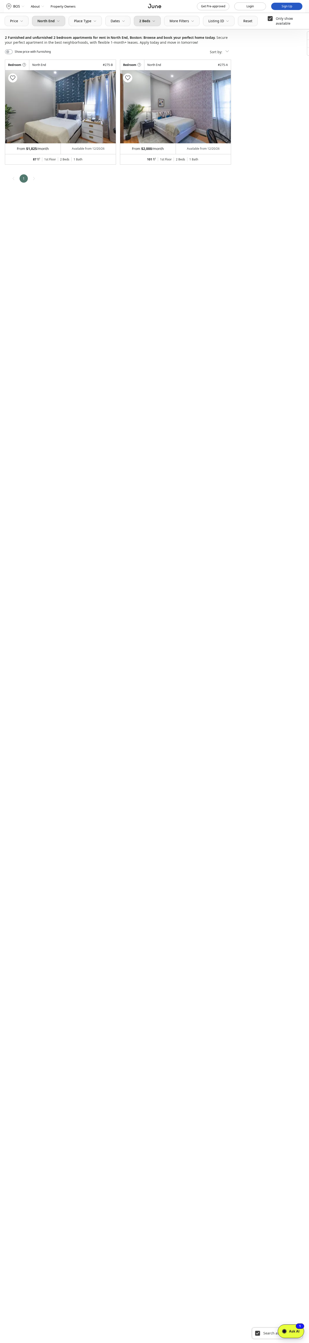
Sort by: (216, 52)
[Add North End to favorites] (12, 78)
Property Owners (63, 6)
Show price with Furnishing (33, 51)
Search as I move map (281, 1333)
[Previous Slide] (15, 106)
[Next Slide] (105, 106)
